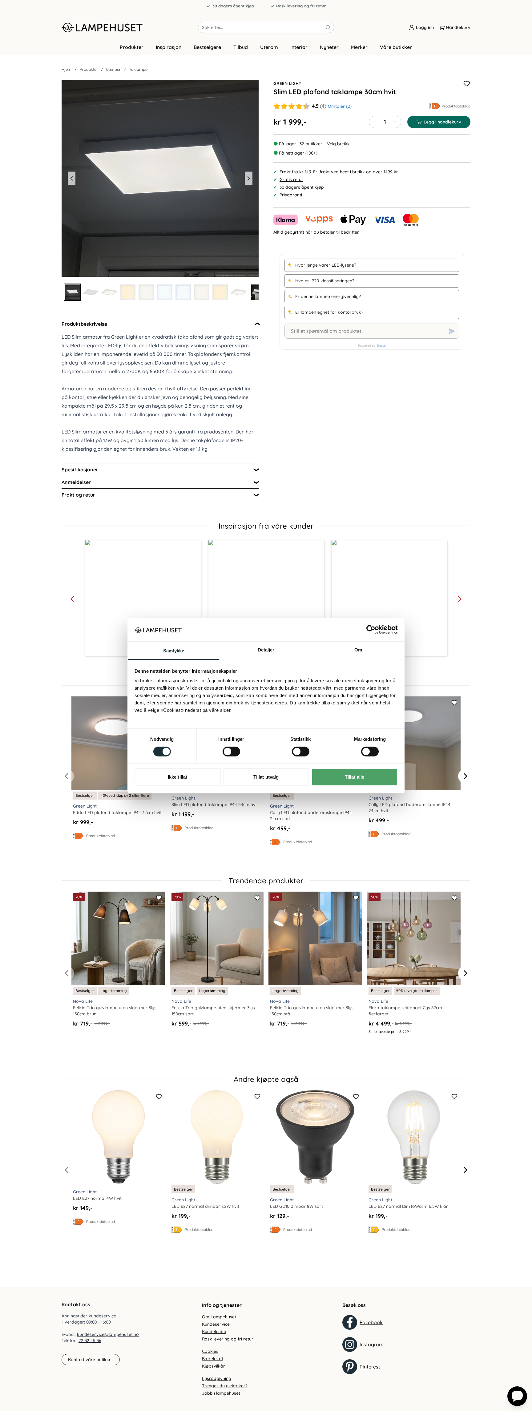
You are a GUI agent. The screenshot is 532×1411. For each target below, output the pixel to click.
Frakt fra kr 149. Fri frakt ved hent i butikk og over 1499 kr (339, 172)
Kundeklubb (214, 1331)
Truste (381, 346)
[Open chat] (517, 1396)
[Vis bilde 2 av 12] (91, 292)
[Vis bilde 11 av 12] (257, 292)
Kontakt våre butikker (90, 1359)
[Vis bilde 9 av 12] (220, 292)
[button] (143, 598)
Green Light (287, 83)
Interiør (299, 47)
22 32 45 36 (90, 1340)
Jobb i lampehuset (221, 1393)
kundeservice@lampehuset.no (108, 1334)
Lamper (113, 69)
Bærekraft (212, 1358)
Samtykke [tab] (173, 650)
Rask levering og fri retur (301, 5)
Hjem (66, 69)
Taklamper (139, 69)
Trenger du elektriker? (225, 1386)
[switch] (231, 751)
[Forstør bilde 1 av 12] (160, 178)
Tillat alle (354, 777)
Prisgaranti (291, 195)
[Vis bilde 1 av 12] (72, 292)
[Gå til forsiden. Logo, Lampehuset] (130, 27)
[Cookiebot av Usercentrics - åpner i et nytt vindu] (371, 629)
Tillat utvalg (266, 777)
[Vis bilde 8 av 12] (201, 292)
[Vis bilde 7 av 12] (183, 292)
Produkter (131, 47)
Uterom (269, 47)
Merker (359, 47)
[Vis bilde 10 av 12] (238, 292)
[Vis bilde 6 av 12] (164, 292)
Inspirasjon (168, 47)
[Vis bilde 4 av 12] (127, 292)
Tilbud (240, 47)
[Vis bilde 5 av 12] (146, 292)
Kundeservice (216, 1324)
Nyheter (329, 47)
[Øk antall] (395, 122)
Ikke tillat (177, 777)
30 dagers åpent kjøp (233, 5)
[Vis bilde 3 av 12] (109, 292)
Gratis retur (291, 179)
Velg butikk (338, 144)
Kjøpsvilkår (213, 1366)
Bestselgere (207, 47)
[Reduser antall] (375, 122)
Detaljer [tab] (266, 649)
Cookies (210, 1351)
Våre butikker (396, 47)
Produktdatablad (456, 106)
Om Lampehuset (219, 1317)
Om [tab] (358, 649)
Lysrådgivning (216, 1378)
